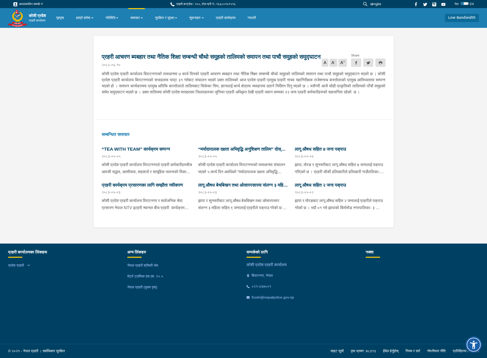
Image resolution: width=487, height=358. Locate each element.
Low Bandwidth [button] (462, 18)
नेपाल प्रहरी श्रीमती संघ (142, 265)
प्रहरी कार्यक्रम (225, 18)
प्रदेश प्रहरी (16, 265)
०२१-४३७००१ (261, 286)
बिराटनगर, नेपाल (262, 275)
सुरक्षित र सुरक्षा (164, 18)
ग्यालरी (252, 18)
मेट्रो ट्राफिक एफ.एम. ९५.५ (145, 276)
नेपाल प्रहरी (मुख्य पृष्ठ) (142, 287)
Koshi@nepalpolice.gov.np (272, 297)
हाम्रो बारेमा (83, 18)
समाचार (135, 18)
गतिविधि (110, 18)
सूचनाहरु (195, 18)
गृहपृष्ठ (60, 18)
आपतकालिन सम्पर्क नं (30, 4)
